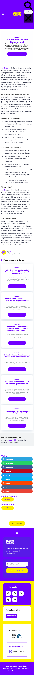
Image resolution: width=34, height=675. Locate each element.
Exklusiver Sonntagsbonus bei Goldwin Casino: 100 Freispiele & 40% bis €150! (17, 272)
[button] (3, 14)
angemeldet (12, 440)
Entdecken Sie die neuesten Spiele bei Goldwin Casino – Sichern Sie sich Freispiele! (17, 328)
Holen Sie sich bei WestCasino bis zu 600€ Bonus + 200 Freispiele (17, 356)
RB (10, 252)
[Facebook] (14, 593)
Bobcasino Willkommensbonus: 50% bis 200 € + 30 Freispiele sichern (17, 383)
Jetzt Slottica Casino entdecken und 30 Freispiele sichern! (17, 412)
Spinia (3, 190)
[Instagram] (8, 593)
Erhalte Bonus (16, 54)
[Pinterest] (8, 599)
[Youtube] (14, 599)
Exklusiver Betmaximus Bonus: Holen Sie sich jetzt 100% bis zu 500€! (17, 300)
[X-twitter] (21, 593)
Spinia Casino (6, 68)
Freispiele (17, 37)
